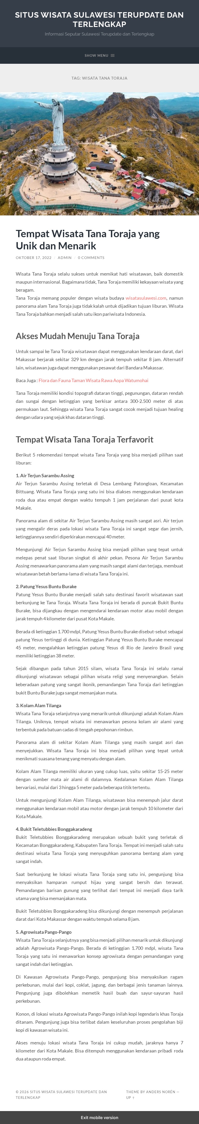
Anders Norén (160, 1092)
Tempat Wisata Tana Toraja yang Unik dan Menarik (88, 239)
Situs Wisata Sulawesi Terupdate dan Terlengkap (99, 19)
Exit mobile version (99, 1117)
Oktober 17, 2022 (34, 258)
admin (65, 258)
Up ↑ (130, 1097)
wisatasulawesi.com (146, 298)
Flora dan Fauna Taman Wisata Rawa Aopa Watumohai (93, 380)
